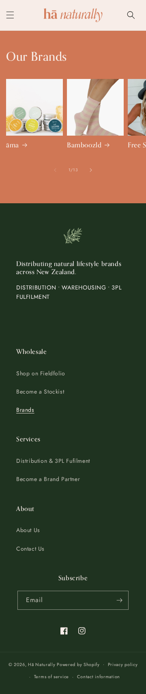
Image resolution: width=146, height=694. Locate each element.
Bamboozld (84, 145)
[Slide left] (55, 170)
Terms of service (51, 676)
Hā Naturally (41, 664)
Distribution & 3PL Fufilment (53, 461)
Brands (25, 410)
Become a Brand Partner (48, 479)
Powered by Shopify (78, 664)
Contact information (98, 676)
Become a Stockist (40, 391)
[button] (10, 15)
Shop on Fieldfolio (40, 373)
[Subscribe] (119, 600)
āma (12, 145)
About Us (28, 530)
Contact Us (30, 549)
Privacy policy (123, 664)
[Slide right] (91, 170)
